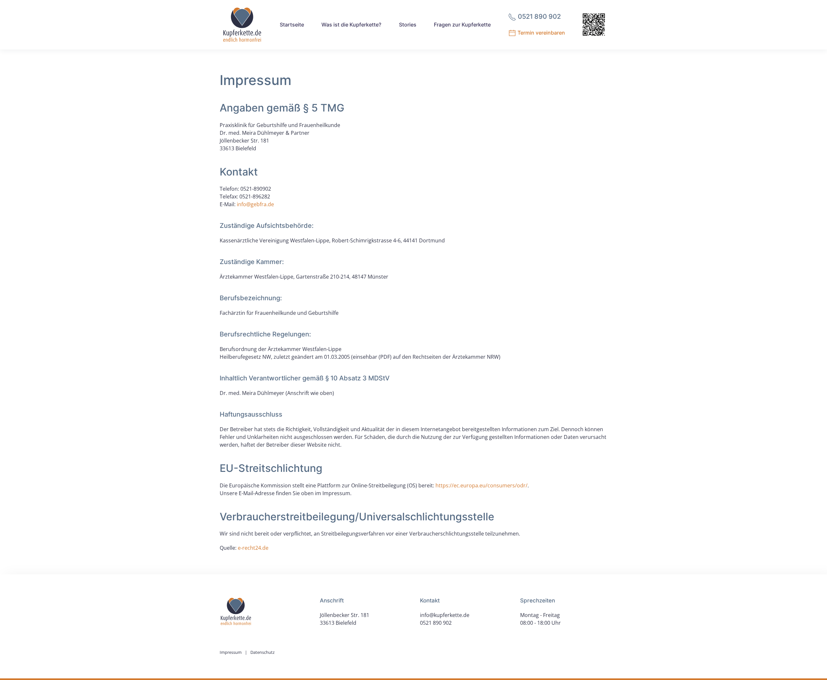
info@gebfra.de (255, 204)
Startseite (292, 24)
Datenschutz (262, 652)
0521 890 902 (436, 622)
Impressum (231, 652)
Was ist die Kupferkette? (351, 24)
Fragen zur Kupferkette (462, 24)
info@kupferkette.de (444, 615)
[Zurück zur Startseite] (242, 24)
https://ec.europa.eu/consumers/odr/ (481, 485)
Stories (407, 24)
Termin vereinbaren (540, 32)
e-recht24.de (253, 547)
